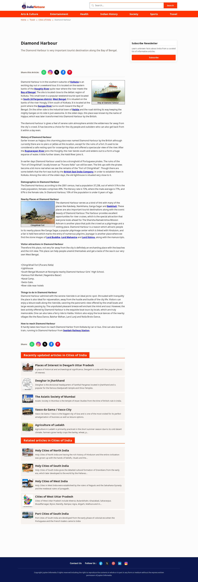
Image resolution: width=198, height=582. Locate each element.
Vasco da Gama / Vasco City (53, 409)
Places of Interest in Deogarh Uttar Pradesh (64, 365)
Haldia (75, 109)
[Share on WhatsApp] (43, 72)
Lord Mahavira (69, 237)
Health (84, 14)
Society (134, 14)
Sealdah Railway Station (76, 330)
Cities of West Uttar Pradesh (54, 496)
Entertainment (59, 14)
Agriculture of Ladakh (49, 425)
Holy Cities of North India (52, 450)
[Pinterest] (113, 563)
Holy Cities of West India (51, 481)
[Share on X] (56, 72)
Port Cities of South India (52, 514)
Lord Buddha (53, 237)
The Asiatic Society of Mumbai (55, 396)
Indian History (109, 14)
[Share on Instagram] (50, 72)
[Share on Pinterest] (69, 72)
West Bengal (59, 99)
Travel (173, 14)
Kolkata (74, 81)
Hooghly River (41, 88)
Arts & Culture (29, 14)
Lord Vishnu (88, 237)
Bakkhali (112, 206)
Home (23, 19)
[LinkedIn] (120, 563)
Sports (154, 14)
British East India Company (78, 171)
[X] (107, 563)
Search (170, 5)
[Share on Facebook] (63, 72)
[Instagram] (126, 563)
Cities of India (45, 19)
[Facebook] (101, 563)
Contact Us (76, 563)
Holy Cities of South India (52, 466)
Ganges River (45, 106)
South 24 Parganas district (37, 99)
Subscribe (154, 57)
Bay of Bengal (28, 92)
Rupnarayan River (34, 150)
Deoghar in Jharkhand (50, 380)
